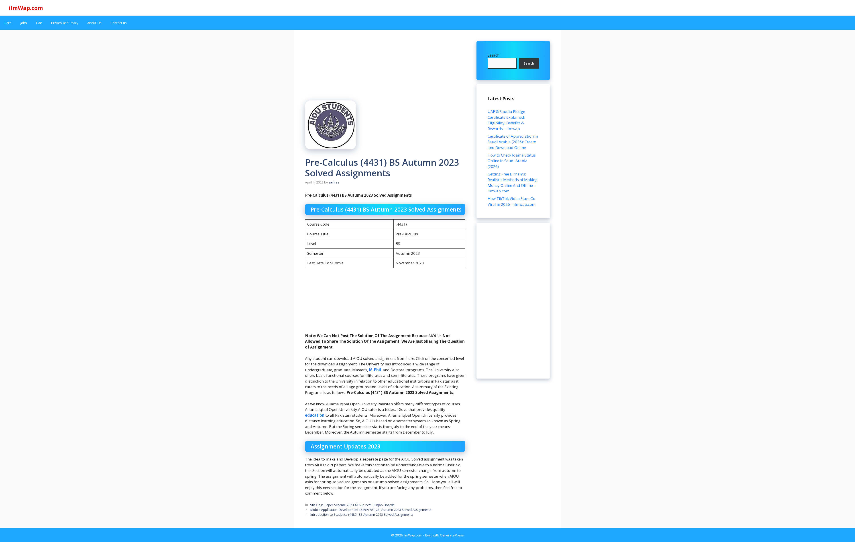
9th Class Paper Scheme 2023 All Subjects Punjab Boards (352, 505)
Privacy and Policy (64, 22)
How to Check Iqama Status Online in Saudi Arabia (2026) (512, 161)
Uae (39, 22)
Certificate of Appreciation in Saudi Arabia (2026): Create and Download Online (513, 142)
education (315, 415)
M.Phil (375, 369)
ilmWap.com (26, 8)
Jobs (23, 22)
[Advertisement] (513, 300)
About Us (94, 22)
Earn (7, 22)
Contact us (118, 22)
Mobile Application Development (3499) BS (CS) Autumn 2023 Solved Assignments (371, 509)
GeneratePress (452, 535)
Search (493, 55)
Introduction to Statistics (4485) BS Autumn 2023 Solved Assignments (361, 514)
